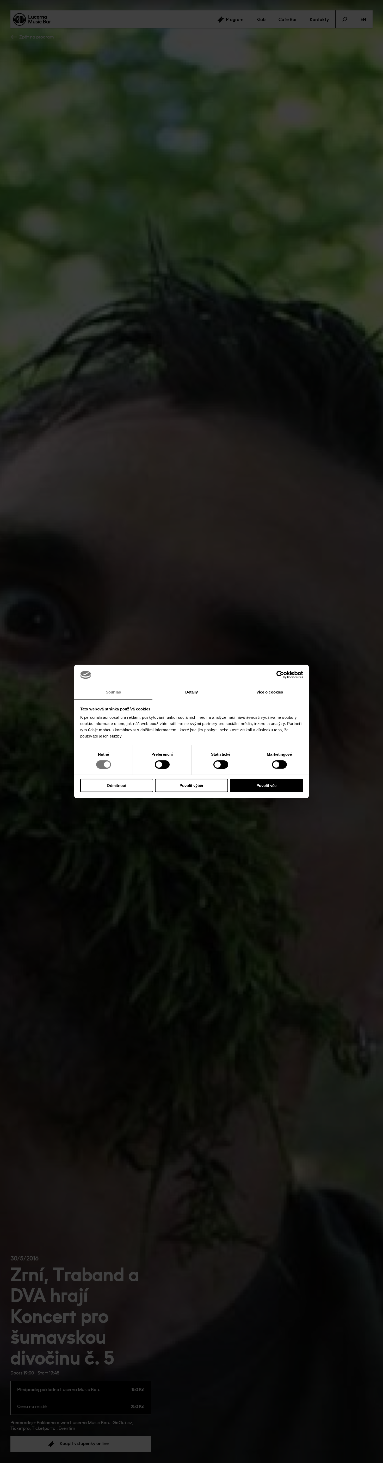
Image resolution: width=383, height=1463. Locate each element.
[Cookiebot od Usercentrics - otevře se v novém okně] (280, 675)
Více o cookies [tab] (269, 692)
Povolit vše (266, 785)
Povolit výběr (191, 785)
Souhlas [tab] (113, 692)
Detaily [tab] (191, 692)
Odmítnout (116, 785)
